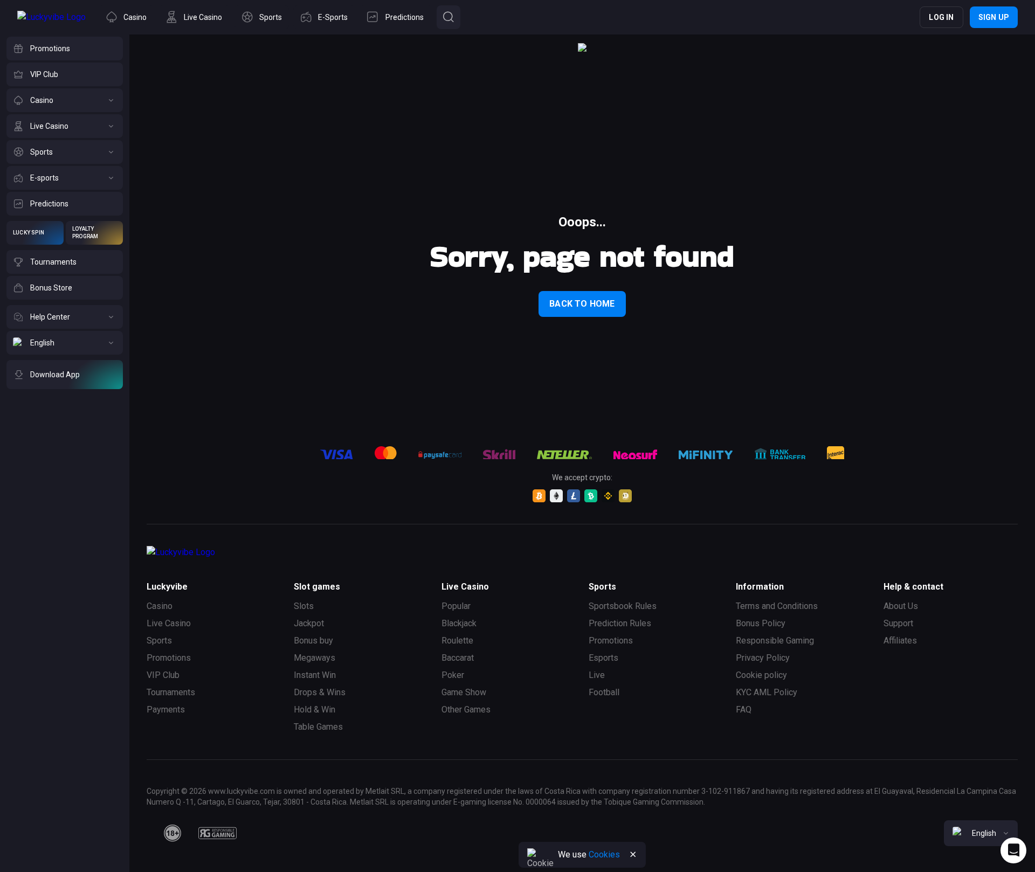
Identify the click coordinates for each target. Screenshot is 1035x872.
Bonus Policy (760, 623)
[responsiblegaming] (217, 833)
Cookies (604, 854)
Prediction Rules (620, 623)
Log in (941, 17)
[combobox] (981, 833)
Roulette (457, 640)
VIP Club (163, 675)
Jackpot (309, 623)
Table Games (318, 727)
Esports (603, 658)
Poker (452, 675)
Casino (159, 606)
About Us (901, 606)
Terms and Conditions (777, 606)
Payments (166, 709)
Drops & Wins (320, 692)
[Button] (448, 17)
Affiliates (900, 640)
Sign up (993, 17)
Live (597, 675)
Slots (304, 606)
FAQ (743, 709)
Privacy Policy (763, 658)
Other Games (466, 709)
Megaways (314, 658)
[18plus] (172, 833)
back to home (582, 304)
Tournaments (171, 692)
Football (604, 692)
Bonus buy (313, 640)
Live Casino (169, 623)
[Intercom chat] (1013, 850)
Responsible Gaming (775, 640)
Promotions (169, 658)
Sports (159, 640)
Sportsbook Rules (623, 606)
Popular (456, 606)
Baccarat (457, 658)
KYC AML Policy (766, 692)
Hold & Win (314, 709)
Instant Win (315, 675)
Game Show (463, 692)
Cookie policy (761, 675)
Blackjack (459, 623)
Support (898, 623)
